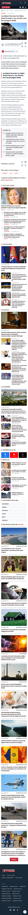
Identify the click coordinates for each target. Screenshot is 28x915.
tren (11, 173)
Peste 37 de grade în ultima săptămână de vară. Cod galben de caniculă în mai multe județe (13, 769)
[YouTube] (23, 7)
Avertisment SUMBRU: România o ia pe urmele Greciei (18, 436)
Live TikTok (6, 7)
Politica (3, 209)
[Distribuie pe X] (25, 46)
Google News (9, 180)
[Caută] (20, 3)
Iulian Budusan (23, 682)
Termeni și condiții (11, 875)
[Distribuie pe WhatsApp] (22, 46)
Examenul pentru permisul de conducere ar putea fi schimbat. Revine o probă (15, 153)
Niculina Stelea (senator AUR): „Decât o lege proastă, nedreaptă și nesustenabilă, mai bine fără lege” (13, 334)
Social (11, 10)
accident (4, 173)
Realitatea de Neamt (6, 891)
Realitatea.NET (5, 886)
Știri (7, 10)
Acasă (4, 10)
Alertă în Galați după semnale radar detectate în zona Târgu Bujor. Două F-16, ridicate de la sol (13, 797)
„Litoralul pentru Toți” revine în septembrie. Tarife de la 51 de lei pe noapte (15, 141)
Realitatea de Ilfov (16, 893)
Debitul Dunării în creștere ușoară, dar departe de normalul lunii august (13, 741)
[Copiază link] (22, 43)
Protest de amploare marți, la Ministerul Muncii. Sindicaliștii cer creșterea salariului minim (19, 419)
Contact (3, 875)
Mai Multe (14, 859)
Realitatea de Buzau (6, 893)
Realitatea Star (22, 886)
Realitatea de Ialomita (17, 900)
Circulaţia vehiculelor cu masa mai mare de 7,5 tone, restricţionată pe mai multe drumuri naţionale (19, 304)
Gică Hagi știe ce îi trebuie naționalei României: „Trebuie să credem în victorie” (14, 228)
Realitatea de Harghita (6, 896)
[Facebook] (20, 7)
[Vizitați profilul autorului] (2, 44)
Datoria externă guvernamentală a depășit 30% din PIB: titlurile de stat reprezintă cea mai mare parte (19, 428)
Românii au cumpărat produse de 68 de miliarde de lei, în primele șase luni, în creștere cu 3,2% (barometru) (15, 221)
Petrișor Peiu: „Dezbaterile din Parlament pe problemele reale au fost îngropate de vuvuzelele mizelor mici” (19, 368)
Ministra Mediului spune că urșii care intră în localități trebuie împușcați (15, 147)
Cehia (16, 173)
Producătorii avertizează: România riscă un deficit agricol (19, 443)
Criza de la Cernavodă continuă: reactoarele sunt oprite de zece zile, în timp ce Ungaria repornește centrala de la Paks (13, 411)
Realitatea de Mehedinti (7, 898)
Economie (6, 217)
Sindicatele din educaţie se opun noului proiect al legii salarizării (19, 295)
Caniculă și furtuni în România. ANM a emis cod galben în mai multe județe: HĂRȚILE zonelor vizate (13, 658)
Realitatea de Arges (18, 888)
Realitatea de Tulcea (16, 44)
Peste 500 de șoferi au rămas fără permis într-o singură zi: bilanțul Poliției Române (13, 825)
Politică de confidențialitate (7, 877)
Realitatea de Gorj (17, 898)
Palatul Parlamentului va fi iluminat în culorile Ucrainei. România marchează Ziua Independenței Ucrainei (19, 287)
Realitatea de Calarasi (6, 900)
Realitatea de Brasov (17, 896)
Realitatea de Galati (16, 891)
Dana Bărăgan (23, 653)
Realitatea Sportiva (14, 886)
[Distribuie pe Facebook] (25, 43)
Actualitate (7, 231)
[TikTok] (26, 7)
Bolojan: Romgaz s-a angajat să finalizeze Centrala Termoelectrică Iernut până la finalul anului (14, 235)
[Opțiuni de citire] (25, 912)
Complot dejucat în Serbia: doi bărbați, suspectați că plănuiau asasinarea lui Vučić (14, 135)
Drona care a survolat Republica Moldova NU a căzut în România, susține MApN (14, 686)
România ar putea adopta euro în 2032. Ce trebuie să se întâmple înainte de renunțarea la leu (15, 214)
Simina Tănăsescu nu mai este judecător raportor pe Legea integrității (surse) (13, 207)
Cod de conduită (18, 877)
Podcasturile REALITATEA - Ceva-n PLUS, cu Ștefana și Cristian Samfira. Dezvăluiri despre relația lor (19, 277)
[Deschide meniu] (25, 3)
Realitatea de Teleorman (7, 888)
